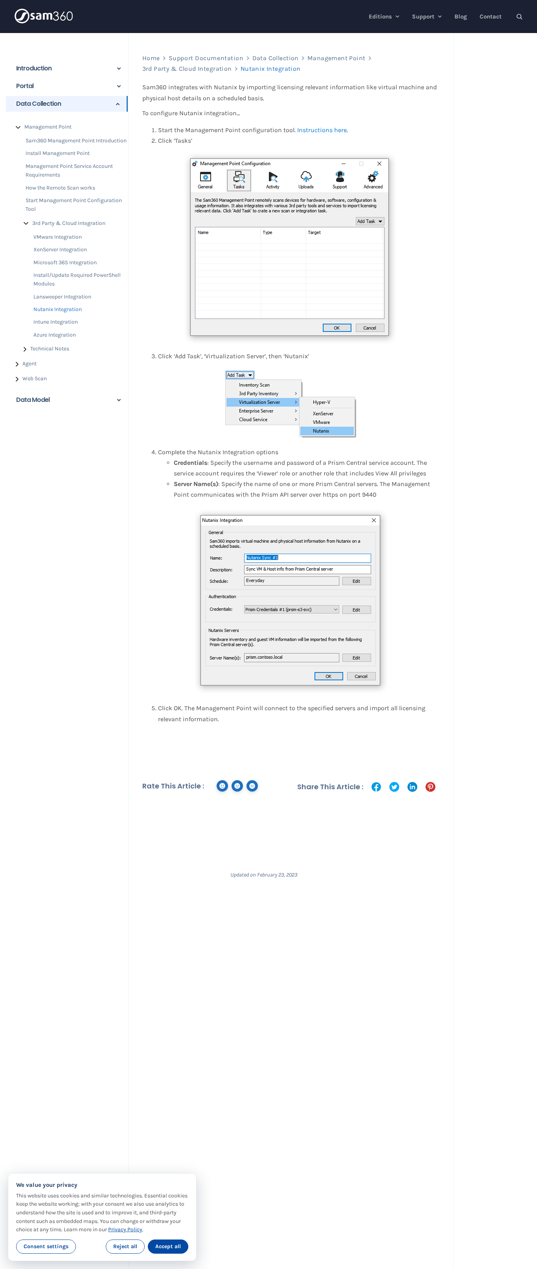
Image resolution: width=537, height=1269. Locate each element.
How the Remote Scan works (60, 187)
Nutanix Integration (57, 309)
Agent (29, 363)
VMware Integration (57, 237)
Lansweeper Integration (62, 296)
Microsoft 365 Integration (65, 262)
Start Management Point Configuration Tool (74, 204)
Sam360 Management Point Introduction (76, 140)
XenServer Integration (60, 249)
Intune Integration (55, 322)
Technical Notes (49, 348)
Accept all (168, 1246)
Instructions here (322, 130)
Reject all (125, 1246)
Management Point (48, 126)
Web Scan (34, 378)
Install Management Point (58, 153)
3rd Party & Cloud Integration (68, 223)
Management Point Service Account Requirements (69, 170)
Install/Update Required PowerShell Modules (77, 279)
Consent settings (46, 1246)
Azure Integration (54, 335)
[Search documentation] (519, 16)
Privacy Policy (125, 1229)
